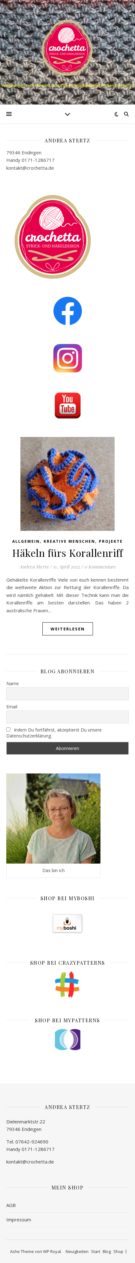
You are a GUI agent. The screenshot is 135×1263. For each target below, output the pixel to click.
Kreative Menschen (69, 541)
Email (11, 707)
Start (95, 1251)
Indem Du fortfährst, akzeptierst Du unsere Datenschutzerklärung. (54, 733)
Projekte (111, 541)
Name (12, 683)
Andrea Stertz (33, 566)
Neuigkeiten (77, 1251)
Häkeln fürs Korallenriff (67, 552)
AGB (11, 1205)
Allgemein (26, 541)
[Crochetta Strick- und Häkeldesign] (67, 47)
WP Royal (52, 1251)
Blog (107, 1251)
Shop (118, 1251)
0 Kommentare (100, 566)
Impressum (18, 1219)
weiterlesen (68, 629)
